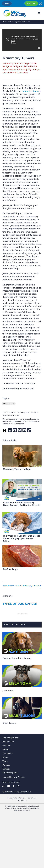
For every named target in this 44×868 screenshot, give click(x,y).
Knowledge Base (10, 737)
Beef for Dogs (10, 569)
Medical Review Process (13, 777)
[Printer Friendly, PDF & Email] (4, 430)
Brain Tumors (9, 722)
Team (5, 761)
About (5, 757)
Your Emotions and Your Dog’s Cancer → (22, 587)
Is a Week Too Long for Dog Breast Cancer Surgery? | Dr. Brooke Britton (21, 538)
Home (4, 22)
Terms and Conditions (27, 798)
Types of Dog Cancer (22, 22)
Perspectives (8, 741)
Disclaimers (22, 800)
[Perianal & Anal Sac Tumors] (22, 643)
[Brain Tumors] (22, 707)
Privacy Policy (12, 798)
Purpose (6, 765)
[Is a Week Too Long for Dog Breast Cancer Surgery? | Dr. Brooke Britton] (22, 522)
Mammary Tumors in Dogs (17, 469)
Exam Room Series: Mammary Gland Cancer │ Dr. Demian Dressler (22, 504)
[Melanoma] (22, 675)
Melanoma (7, 690)
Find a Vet (31, 3)
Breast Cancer (8, 403)
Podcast (6, 745)
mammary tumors (31, 91)
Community (7, 753)
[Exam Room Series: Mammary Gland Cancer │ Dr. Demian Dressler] (22, 489)
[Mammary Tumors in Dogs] (22, 455)
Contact (6, 769)
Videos (10, 22)
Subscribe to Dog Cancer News (18, 792)
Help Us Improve (10, 772)
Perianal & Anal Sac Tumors (17, 658)
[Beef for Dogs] (22, 556)
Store (7, 3)
